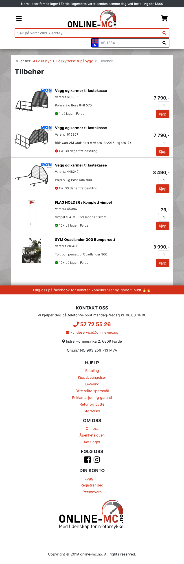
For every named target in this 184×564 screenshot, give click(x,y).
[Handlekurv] (164, 19)
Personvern (92, 492)
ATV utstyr (42, 61)
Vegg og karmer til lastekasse (81, 90)
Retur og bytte (92, 404)
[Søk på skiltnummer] (164, 43)
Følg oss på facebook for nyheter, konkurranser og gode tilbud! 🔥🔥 (92, 290)
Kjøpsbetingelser (92, 377)
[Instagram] (97, 461)
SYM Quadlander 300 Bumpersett (85, 239)
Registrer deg (92, 485)
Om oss (92, 428)
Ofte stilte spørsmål (92, 391)
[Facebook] (87, 461)
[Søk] (164, 33)
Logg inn (92, 478)
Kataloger (92, 442)
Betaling (92, 370)
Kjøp (162, 114)
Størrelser (92, 411)
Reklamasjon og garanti (92, 397)
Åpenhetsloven (92, 435)
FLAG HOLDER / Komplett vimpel (83, 202)
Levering (92, 384)
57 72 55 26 (95, 324)
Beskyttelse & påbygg (74, 61)
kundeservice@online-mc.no (93, 332)
